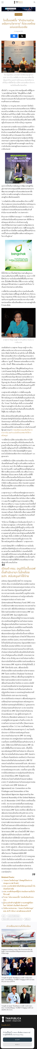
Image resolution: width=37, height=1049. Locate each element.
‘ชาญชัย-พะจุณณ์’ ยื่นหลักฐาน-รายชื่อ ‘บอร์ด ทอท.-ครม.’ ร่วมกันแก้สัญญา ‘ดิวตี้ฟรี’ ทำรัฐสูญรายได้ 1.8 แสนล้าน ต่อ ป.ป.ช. (17, 1008)
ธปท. (4, 916)
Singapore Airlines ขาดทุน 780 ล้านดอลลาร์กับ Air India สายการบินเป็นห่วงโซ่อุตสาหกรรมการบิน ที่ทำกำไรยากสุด (17, 951)
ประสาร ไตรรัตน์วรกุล (13, 916)
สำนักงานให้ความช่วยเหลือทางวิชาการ (12, 919)
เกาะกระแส (18, 14)
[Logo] (18, 2)
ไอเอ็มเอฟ (27, 919)
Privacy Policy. (19, 1034)
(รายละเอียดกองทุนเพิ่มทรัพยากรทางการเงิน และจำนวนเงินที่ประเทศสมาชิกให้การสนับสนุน (17, 432)
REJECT (17, 1044)
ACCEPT (17, 1039)
